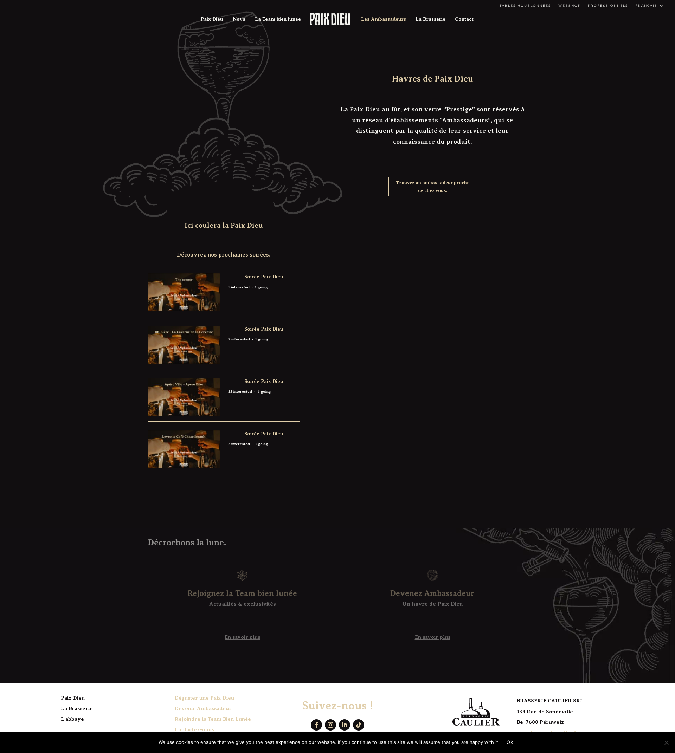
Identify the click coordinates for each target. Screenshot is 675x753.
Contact (464, 19)
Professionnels (608, 5)
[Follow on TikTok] (358, 725)
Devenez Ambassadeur (432, 593)
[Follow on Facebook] (316, 725)
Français (646, 5)
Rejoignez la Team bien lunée (242, 593)
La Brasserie (430, 19)
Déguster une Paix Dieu (204, 698)
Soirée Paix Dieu (263, 276)
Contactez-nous (194, 729)
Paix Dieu (212, 19)
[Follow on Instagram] (330, 725)
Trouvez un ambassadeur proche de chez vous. (432, 186)
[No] (666, 742)
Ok (510, 742)
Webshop (569, 5)
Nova (239, 19)
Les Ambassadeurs (383, 19)
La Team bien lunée (278, 19)
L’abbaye (72, 719)
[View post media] (184, 292)
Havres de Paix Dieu (432, 78)
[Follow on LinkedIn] (344, 725)
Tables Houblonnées (525, 5)
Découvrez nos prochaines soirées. (223, 255)
